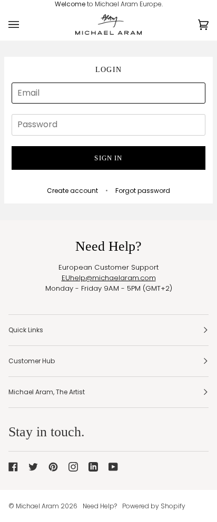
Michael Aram (37, 505)
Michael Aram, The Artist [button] (46, 391)
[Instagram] (73, 467)
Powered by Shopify (153, 505)
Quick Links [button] (25, 329)
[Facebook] (13, 467)
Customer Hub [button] (31, 360)
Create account (72, 190)
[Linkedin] (93, 467)
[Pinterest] (53, 467)
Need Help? (100, 505)
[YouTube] (113, 467)
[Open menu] (24, 24)
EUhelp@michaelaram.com (109, 278)
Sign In (108, 158)
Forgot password (142, 190)
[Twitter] (33, 467)
